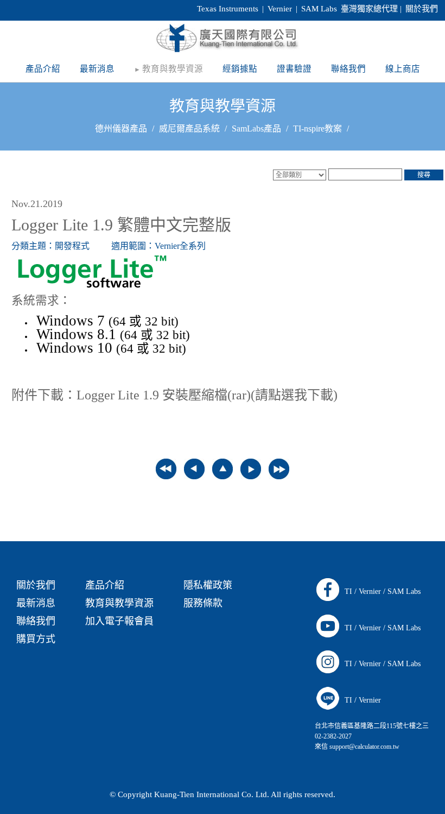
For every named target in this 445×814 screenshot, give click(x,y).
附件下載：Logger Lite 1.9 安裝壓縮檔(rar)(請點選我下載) (174, 395)
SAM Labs (404, 591)
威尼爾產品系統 (189, 128)
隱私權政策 (207, 585)
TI (348, 591)
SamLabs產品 (256, 128)
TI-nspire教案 (317, 128)
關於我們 (421, 8)
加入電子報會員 (119, 621)
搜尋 (423, 175)
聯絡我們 (35, 621)
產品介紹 (104, 585)
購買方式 (35, 639)
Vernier (370, 591)
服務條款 (203, 603)
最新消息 (35, 603)
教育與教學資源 (222, 106)
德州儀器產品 (121, 128)
